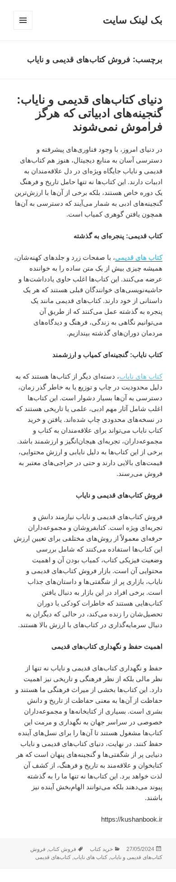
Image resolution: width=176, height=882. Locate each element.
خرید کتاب (101, 849)
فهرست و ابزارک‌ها (23, 29)
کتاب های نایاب (90, 857)
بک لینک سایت (132, 20)
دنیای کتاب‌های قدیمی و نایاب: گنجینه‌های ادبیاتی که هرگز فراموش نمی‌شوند (89, 113)
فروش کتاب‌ (62, 849)
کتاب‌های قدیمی (53, 857)
